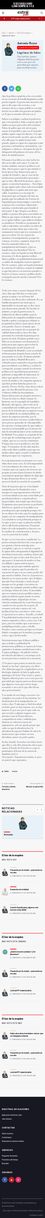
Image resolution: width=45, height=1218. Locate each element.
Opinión (11, 33)
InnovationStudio (8, 1206)
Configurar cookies (36, 1215)
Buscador (5, 1163)
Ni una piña (8, 835)
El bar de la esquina (23, 33)
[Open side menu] (3, 13)
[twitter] (11, 88)
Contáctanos (7, 1137)
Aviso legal (7, 1210)
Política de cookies (35, 1210)
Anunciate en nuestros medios (13, 1141)
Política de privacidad (19, 1210)
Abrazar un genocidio (34, 787)
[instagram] (18, 1180)
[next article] (39, 18)
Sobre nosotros (7, 1133)
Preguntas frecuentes (10, 1156)
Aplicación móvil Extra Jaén (12, 1115)
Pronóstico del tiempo (10, 1160)
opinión (14, 771)
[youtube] (11, 1180)
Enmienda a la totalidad (19, 889)
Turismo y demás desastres (9, 788)
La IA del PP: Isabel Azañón (21, 991)
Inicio (4, 33)
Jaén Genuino (7, 1119)
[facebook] (5, 88)
